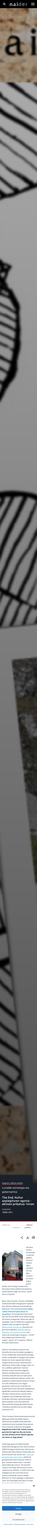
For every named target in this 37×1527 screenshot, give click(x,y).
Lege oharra (30, 1524)
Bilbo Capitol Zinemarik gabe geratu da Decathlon (17, 1311)
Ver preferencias (19, 1520)
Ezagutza (16, 1227)
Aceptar (18, 1508)
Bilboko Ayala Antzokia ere (12, 1327)
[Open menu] (33, 4)
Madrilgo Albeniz (23, 1330)
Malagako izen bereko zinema (13, 1332)
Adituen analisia (29, 1226)
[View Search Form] (4, 4)
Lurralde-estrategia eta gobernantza (15, 1190)
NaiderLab (6, 1225)
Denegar (18, 1514)
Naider (5, 1212)
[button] (34, 1486)
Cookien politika (8, 1524)
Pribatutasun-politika (19, 1524)
